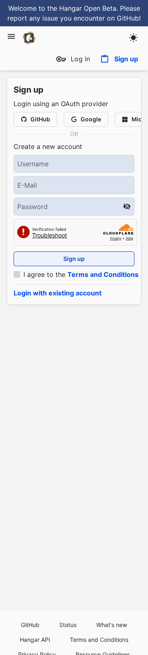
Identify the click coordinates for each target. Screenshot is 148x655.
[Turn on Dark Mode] (133, 38)
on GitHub (123, 18)
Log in (80, 59)
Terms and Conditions (103, 274)
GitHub (30, 624)
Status (67, 624)
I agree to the (81, 274)
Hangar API (35, 639)
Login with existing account (58, 293)
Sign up (126, 59)
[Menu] (11, 36)
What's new (111, 624)
